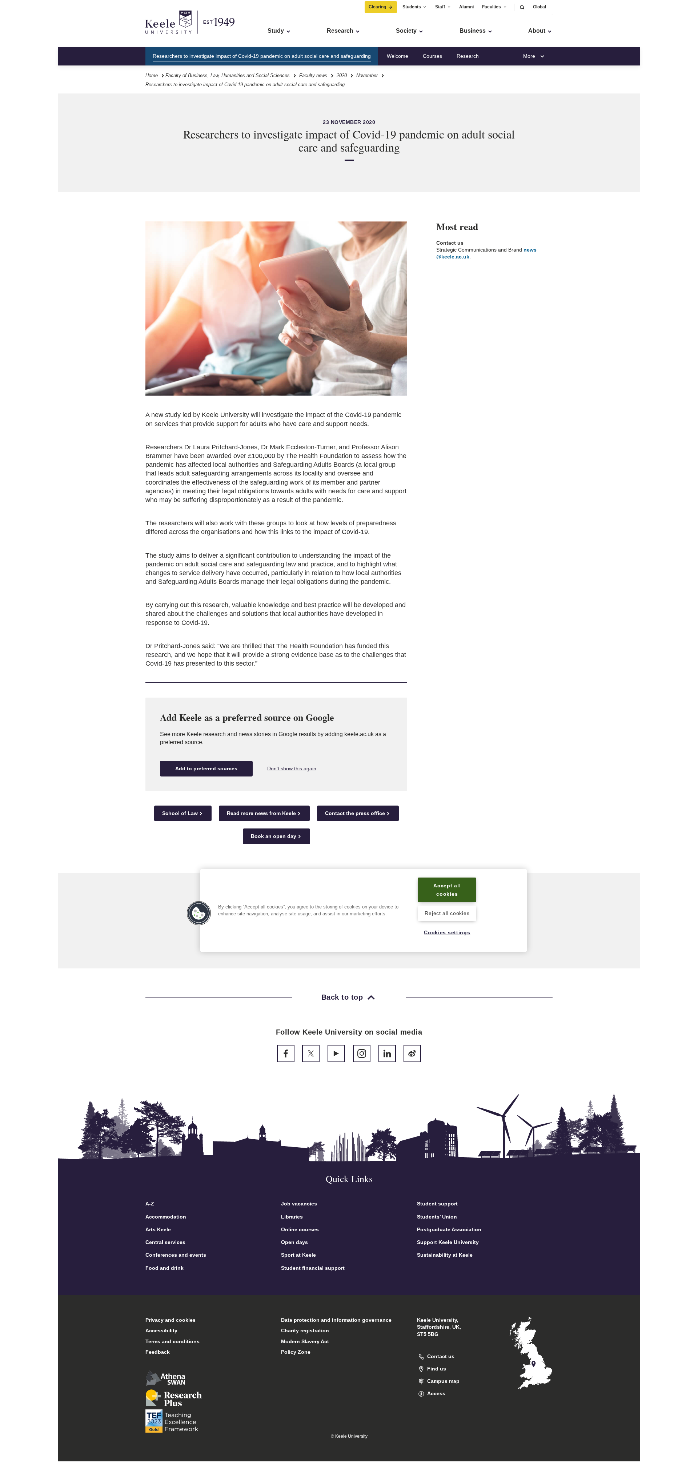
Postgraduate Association (449, 1229)
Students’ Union (437, 1217)
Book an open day (273, 836)
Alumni (466, 6)
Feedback (157, 1352)
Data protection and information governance (336, 1320)
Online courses (300, 1229)
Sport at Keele (298, 1255)
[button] (522, 7)
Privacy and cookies (170, 1320)
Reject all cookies (447, 913)
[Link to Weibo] (412, 1053)
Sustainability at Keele (445, 1255)
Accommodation (165, 1217)
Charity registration (305, 1330)
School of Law (180, 813)
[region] (363, 910)
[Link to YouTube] (336, 1053)
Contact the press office (355, 813)
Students (411, 6)
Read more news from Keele (261, 813)
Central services (165, 1242)
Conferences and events (175, 1255)
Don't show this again (291, 768)
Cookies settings (447, 932)
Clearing (377, 6)
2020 (342, 76)
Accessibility (161, 1330)
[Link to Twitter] (311, 1053)
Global (539, 6)
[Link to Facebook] (285, 1053)
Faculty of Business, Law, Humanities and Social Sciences (227, 76)
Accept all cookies (447, 890)
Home (151, 76)
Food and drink (164, 1268)
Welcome (397, 56)
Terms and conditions (172, 1341)
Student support (437, 1204)
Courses (432, 56)
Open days (294, 1242)
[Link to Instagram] (361, 1053)
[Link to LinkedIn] (387, 1053)
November (367, 76)
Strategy (503, 56)
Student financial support (313, 1268)
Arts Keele (158, 1229)
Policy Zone (295, 1352)
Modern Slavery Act (305, 1341)
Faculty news (313, 76)
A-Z (149, 1204)
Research (468, 56)
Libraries (292, 1217)
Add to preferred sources (206, 768)
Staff (440, 6)
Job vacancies (299, 1204)
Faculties (491, 6)
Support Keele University (448, 1242)
